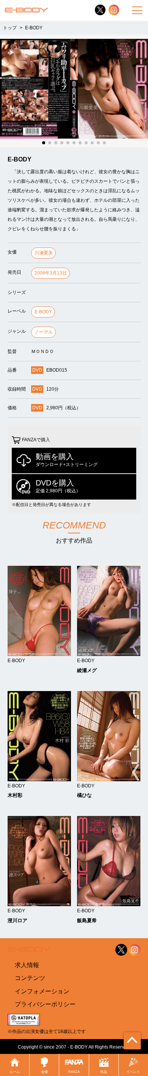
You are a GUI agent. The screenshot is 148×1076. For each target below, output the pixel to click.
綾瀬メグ (87, 670)
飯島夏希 (87, 920)
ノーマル (44, 332)
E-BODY (43, 311)
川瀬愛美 (44, 252)
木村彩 (15, 795)
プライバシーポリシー (45, 1004)
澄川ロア (17, 920)
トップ (10, 27)
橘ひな (84, 795)
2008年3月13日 (51, 273)
